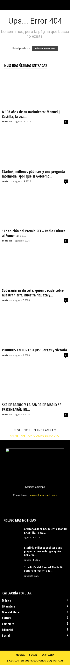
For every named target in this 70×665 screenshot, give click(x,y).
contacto (7, 121)
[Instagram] (28, 502)
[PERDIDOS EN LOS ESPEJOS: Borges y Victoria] (35, 328)
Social (6, 635)
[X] (35, 502)
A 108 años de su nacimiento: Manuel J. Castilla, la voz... (31, 114)
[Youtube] (51, 502)
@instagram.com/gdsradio (35, 435)
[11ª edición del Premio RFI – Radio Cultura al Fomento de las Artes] (35, 209)
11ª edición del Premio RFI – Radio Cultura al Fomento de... (33, 233)
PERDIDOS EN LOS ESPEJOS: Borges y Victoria (34, 350)
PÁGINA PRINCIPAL (45, 48)
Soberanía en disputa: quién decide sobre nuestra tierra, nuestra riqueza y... (33, 293)
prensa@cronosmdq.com (43, 495)
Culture (6, 618)
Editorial (7, 630)
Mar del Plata (10, 612)
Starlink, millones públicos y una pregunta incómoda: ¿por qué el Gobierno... (33, 174)
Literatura (8, 606)
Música (6, 600)
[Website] (43, 502)
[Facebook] (20, 502)
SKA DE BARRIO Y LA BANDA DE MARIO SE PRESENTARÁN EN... (31, 407)
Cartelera (8, 624)
